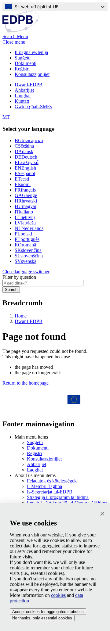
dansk (24, 151)
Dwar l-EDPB (28, 84)
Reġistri (22, 68)
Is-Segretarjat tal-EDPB (49, 491)
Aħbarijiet (24, 90)
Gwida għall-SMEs (33, 106)
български (29, 140)
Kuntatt (22, 101)
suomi (23, 184)
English (25, 167)
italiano (24, 211)
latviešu (25, 222)
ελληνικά (26, 162)
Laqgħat (23, 95)
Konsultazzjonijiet (32, 74)
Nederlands (29, 228)
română (25, 244)
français (25, 189)
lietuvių (25, 217)
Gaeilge (26, 195)
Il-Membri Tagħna (44, 486)
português (27, 239)
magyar (25, 206)
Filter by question (19, 277)
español (25, 173)
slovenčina (28, 250)
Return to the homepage (25, 382)
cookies (58, 595)
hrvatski (26, 200)
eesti (22, 178)
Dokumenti (25, 63)
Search (11, 289)
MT (6, 117)
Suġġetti (23, 57)
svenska (25, 261)
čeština (24, 146)
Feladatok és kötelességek (52, 480)
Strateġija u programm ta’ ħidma (58, 497)
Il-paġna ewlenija (31, 52)
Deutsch (26, 157)
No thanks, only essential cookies (42, 618)
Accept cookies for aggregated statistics (48, 611)
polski (23, 233)
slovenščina (29, 255)
